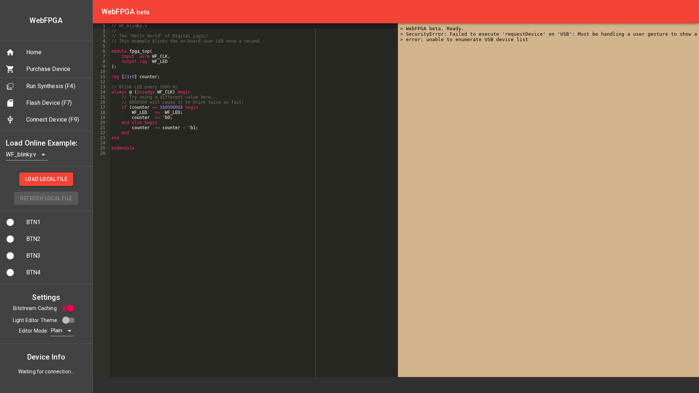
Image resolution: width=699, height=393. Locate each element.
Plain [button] (56, 331)
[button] (46, 52)
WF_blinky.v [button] (21, 154)
